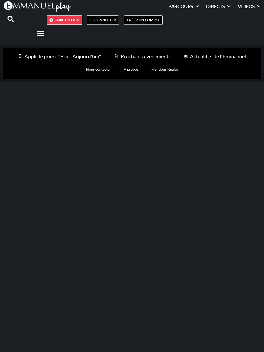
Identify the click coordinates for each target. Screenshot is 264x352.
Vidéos (246, 6)
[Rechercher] (7, 19)
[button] (40, 33)
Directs (215, 6)
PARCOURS (180, 6)
